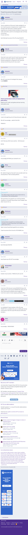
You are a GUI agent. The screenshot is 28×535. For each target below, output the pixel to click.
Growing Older (12, 456)
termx (2, 452)
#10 (26, 242)
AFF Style (4, 520)
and (5, 86)
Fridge (7, 455)
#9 (26, 217)
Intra (2, 456)
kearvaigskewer (22, 459)
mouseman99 (16, 462)
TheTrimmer (3, 463)
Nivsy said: (4, 192)
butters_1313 (10, 462)
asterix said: (4, 220)
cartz (6, 454)
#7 (26, 170)
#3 (26, 77)
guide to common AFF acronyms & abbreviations (12, 412)
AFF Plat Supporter (19, 301)
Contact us (8, 523)
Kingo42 (16, 458)
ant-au (12, 454)
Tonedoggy (21, 462)
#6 (26, 156)
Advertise (13, 524)
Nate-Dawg (23, 455)
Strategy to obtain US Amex (9, 431)
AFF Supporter (13, 134)
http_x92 (21, 458)
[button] (2, 340)
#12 (26, 271)
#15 (26, 324)
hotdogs (11, 455)
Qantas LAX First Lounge (9, 426)
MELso (16, 455)
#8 (26, 189)
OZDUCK (2, 454)
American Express (6, 434)
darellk (2, 458)
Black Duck (15, 463)
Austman (8, 461)
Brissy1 (6, 456)
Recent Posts (4, 418)
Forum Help (3, 524)
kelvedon (4, 14)
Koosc (16, 461)
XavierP (16, 459)
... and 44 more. (4, 465)
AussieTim (13, 461)
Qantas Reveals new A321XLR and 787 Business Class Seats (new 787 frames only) (14, 442)
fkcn (14, 455)
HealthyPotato (6, 459)
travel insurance (17, 14)
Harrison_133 (17, 456)
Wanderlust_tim (4, 462)
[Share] (25, 23)
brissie (7, 463)
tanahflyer (22, 452)
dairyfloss (9, 454)
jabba (9, 452)
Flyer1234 (6, 458)
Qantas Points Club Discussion (10, 436)
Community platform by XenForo (11, 527)
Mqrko (18, 452)
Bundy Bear (12, 459)
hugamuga (20, 461)
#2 (26, 54)
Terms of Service (15, 523)
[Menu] (2, 1)
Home (8, 524)
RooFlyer (12, 452)
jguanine (5, 452)
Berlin (20, 455)
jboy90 (10, 463)
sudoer (15, 452)
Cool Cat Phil (3, 455)
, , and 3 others (10, 45)
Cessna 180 (17, 454)
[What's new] (23, 1)
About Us (3, 523)
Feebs (13, 458)
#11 (26, 257)
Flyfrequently (3, 461)
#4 (26, 114)
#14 (26, 305)
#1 (26, 23)
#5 (26, 138)
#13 (26, 285)
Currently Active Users (7, 450)
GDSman (10, 458)
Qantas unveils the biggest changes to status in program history (14, 420)
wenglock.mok (22, 454)
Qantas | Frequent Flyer (8, 424)
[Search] (26, 1)
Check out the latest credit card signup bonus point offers (13, 99)
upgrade (13, 393)
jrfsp (4, 456)
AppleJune (23, 456)
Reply (26, 42)
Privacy (21, 523)
